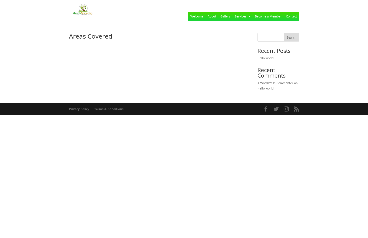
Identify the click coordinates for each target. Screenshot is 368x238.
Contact (291, 16)
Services (240, 16)
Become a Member (268, 16)
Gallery (225, 16)
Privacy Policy (79, 109)
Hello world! (266, 58)
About (212, 16)
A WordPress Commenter (275, 83)
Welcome (196, 16)
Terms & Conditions (109, 109)
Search (291, 37)
